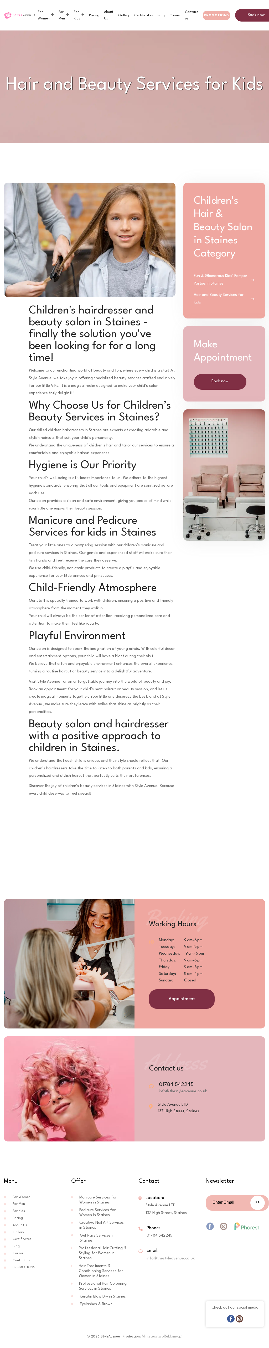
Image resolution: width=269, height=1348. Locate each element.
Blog (161, 15)
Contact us (191, 15)
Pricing (94, 15)
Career (174, 15)
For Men (62, 15)
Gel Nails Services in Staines (97, 1238)
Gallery (124, 15)
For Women (44, 15)
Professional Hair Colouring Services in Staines (103, 1286)
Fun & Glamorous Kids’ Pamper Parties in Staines (220, 280)
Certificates (143, 15)
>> (257, 1203)
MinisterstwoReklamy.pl (162, 1337)
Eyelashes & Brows (96, 1304)
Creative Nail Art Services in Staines (101, 1225)
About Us (108, 15)
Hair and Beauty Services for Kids (219, 299)
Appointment (182, 999)
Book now (220, 381)
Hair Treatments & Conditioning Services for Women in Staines (101, 1271)
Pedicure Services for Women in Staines (97, 1212)
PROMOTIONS (216, 15)
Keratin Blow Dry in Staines (103, 1297)
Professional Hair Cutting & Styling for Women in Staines (103, 1253)
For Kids (77, 15)
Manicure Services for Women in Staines (98, 1200)
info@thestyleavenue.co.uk (183, 1091)
